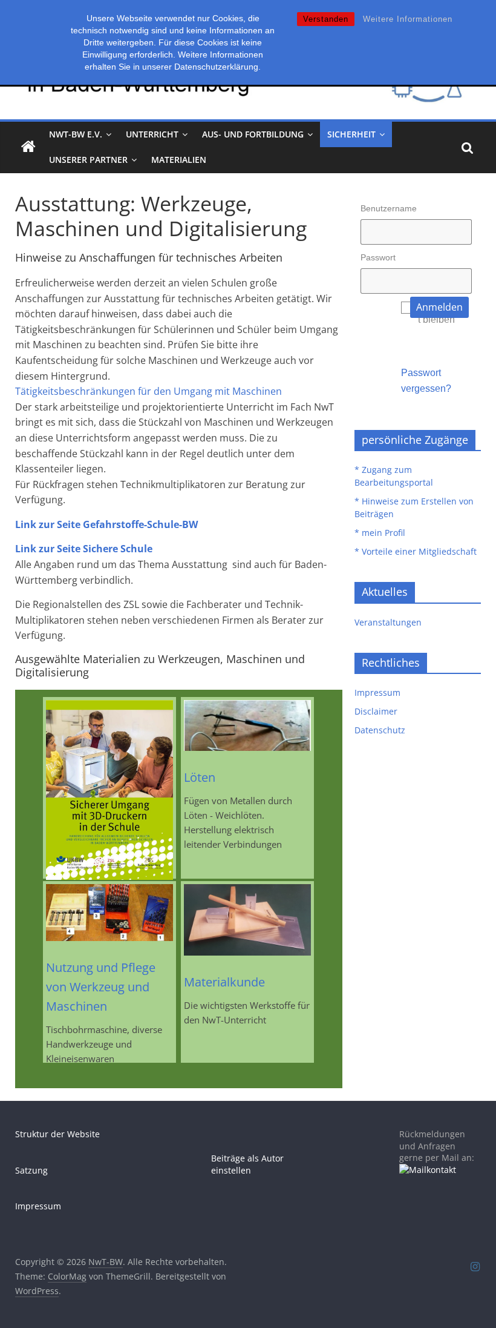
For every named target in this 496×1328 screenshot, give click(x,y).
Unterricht (152, 134)
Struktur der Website (57, 1134)
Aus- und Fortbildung (253, 134)
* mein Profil (379, 532)
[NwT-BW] (28, 147)
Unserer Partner (88, 159)
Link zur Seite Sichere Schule (83, 548)
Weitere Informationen (407, 19)
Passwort (378, 257)
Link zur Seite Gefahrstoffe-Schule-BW (106, 524)
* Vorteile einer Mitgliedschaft (415, 551)
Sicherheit (351, 134)
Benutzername (389, 208)
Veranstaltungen (388, 622)
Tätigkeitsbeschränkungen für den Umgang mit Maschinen (148, 391)
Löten (199, 777)
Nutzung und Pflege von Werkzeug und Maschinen (100, 986)
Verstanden (325, 19)
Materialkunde (224, 982)
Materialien (178, 159)
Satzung (31, 1170)
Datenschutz (379, 730)
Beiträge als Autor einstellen (247, 1164)
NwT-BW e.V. (75, 134)
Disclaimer (375, 711)
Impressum (377, 692)
